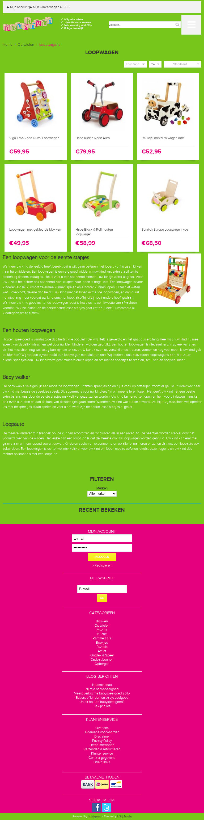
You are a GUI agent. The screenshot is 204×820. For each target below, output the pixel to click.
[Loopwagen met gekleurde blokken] (35, 222)
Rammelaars (102, 638)
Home (7, 45)
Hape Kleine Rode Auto (92, 138)
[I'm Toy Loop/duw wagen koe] (168, 130)
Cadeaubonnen (102, 659)
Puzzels (102, 647)
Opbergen (102, 664)
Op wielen (26, 45)
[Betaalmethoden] (88, 787)
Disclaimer (102, 736)
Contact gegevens (101, 758)
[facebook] (96, 811)
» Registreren (102, 565)
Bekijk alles (102, 706)
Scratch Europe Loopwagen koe (165, 229)
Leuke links (102, 762)
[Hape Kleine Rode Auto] (102, 130)
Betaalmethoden (102, 745)
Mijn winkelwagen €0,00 (49, 7)
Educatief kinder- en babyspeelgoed (102, 698)
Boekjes (102, 642)
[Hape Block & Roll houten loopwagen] (102, 222)
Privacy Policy (102, 741)
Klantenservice (102, 753)
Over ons (102, 728)
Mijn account (18, 7)
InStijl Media (124, 816)
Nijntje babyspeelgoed (102, 689)
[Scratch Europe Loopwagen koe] (168, 222)
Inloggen (102, 557)
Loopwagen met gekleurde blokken (35, 229)
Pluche (102, 634)
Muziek (102, 630)
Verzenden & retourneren (101, 749)
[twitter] (106, 811)
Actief (102, 651)
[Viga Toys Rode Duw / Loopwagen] (35, 130)
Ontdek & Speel (102, 655)
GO (102, 598)
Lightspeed (94, 816)
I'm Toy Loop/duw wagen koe (163, 138)
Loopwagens (49, 45)
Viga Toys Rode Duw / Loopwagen (34, 138)
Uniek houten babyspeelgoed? (101, 702)
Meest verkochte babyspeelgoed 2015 (102, 693)
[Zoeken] (177, 25)
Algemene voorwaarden (101, 732)
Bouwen (102, 621)
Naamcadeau (102, 685)
